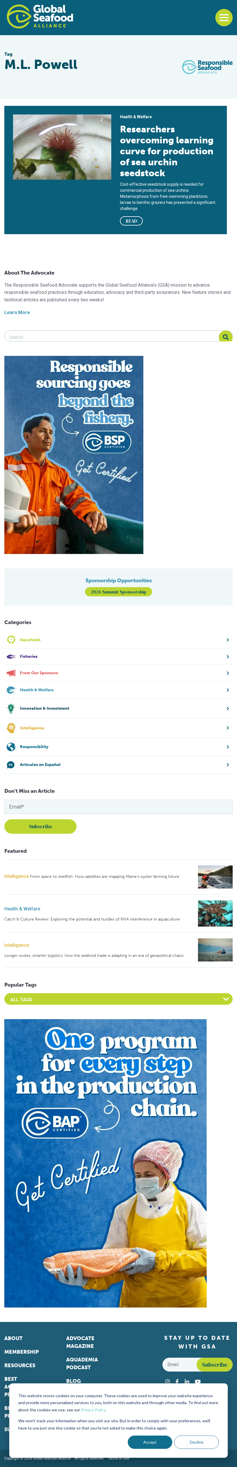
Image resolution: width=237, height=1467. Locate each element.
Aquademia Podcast (82, 1364)
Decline (196, 1442)
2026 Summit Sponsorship (118, 592)
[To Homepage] (39, 16)
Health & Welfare (22, 909)
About (13, 1338)
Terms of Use (118, 1458)
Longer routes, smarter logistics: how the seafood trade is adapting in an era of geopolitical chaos (94, 955)
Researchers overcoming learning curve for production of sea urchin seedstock (167, 151)
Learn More (17, 312)
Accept (150, 1442)
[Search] (226, 337)
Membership (21, 1352)
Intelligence (16, 876)
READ (131, 221)
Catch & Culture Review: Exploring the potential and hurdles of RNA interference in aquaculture (92, 919)
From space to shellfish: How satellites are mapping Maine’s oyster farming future (104, 876)
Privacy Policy (93, 1409)
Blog (73, 1381)
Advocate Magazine (80, 1342)
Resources (19, 1365)
